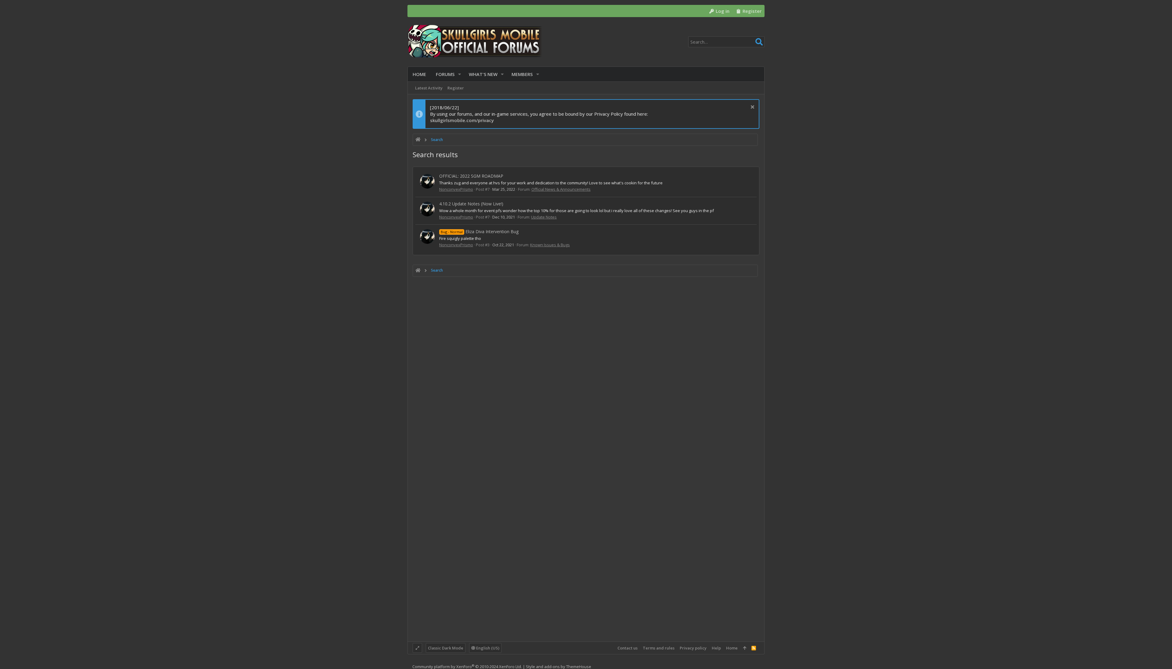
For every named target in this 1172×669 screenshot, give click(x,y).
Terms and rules (659, 648)
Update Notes (544, 217)
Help (716, 648)
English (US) (487, 648)
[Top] (744, 648)
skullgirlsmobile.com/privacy (462, 120)
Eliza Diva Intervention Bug (480, 231)
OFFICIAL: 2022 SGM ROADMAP (471, 176)
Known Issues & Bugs (550, 245)
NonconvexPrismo (456, 189)
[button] (459, 74)
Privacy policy (693, 648)
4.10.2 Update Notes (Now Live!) (471, 204)
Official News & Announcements (561, 189)
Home (732, 648)
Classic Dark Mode (445, 648)
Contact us (627, 648)
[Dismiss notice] (751, 107)
